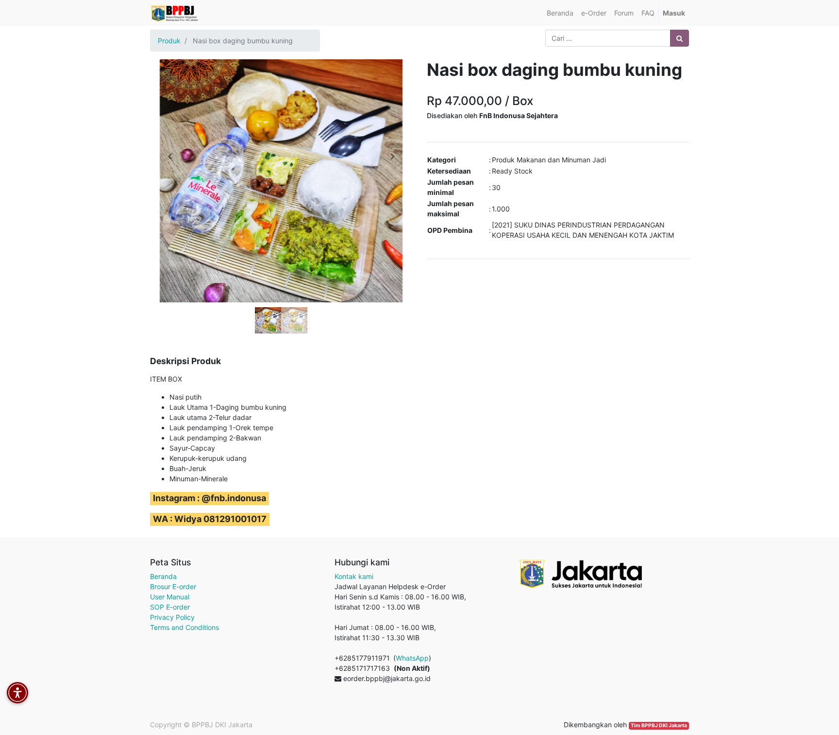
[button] (169, 156)
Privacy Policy (172, 617)
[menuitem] (560, 13)
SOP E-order (170, 607)
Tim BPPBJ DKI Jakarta (659, 725)
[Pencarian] (679, 38)
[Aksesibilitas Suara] (17, 692)
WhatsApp (412, 658)
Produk (169, 40)
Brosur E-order (173, 586)
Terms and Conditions (184, 627)
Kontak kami (354, 576)
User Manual (169, 597)
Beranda (163, 576)
